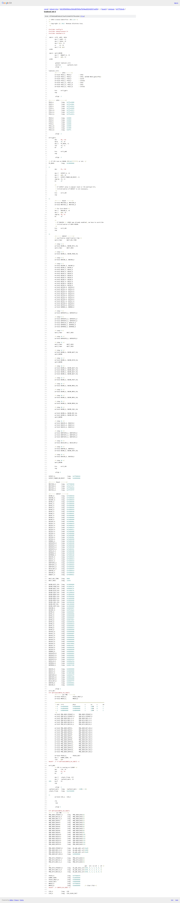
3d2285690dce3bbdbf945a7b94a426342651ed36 (79, 9)
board (104, 9)
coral (46, 9)
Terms (22, 900)
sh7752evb (120, 9)
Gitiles (11, 900)
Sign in (176, 3)
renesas (111, 9)
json (176, 900)
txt (172, 900)
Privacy (16, 900)
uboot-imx (54, 9)
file (82, 16)
